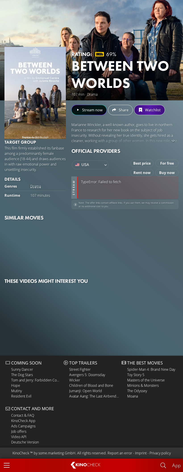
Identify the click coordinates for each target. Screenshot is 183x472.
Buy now (167, 172)
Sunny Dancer (22, 369)
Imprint (141, 453)
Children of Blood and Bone (91, 385)
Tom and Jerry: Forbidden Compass (36, 380)
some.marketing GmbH (56, 453)
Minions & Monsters (143, 385)
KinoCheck (20, 453)
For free (167, 163)
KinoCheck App (23, 420)
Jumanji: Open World (85, 391)
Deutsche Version (25, 442)
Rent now (142, 172)
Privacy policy (160, 453)
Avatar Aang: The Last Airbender (94, 396)
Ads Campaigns (23, 426)
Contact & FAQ (22, 415)
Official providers (95, 150)
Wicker (74, 380)
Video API (18, 437)
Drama (35, 186)
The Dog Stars (22, 375)
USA (85, 165)
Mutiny (16, 391)
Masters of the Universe (146, 380)
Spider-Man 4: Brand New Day (151, 369)
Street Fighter (80, 369)
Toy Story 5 (135, 375)
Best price (142, 163)
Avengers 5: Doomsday (87, 375)
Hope (15, 385)
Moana (132, 396)
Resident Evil (21, 396)
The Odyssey (137, 391)
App (176, 465)
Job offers (18, 431)
